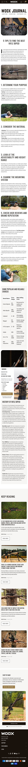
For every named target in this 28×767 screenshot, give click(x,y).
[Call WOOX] (6, 2)
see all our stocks (9, 687)
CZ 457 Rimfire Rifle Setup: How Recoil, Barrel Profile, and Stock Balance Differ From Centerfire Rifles (13, 523)
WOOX (6, 757)
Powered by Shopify (22, 757)
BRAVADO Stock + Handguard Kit (20, 763)
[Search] (4, 2)
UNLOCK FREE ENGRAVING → (7, 393)
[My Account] (21, 1)
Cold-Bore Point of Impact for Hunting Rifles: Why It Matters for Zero (12, 609)
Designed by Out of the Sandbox (13, 757)
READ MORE (5, 538)
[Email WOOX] (19, 753)
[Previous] (4, 708)
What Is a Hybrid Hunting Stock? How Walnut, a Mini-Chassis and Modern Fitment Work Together (12, 566)
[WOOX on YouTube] (15, 753)
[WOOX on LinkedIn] (17, 753)
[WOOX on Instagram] (11, 753)
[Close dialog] (27, 368)
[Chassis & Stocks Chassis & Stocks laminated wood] (14, 72)
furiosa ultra (14, 723)
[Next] (24, 708)
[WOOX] (14, 2)
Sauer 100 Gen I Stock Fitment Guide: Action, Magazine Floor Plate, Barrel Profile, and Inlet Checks (12, 651)
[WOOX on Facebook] (13, 753)
